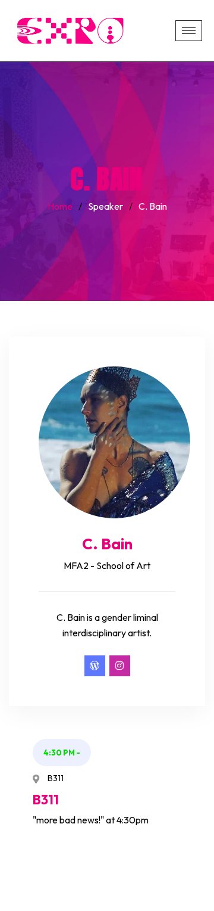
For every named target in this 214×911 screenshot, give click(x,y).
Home (60, 206)
